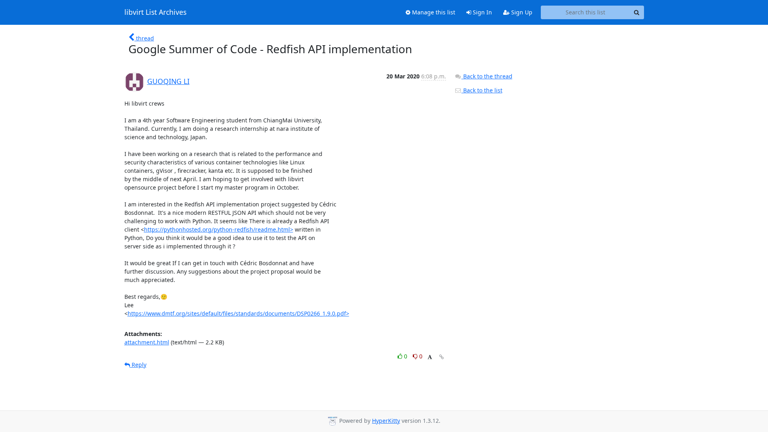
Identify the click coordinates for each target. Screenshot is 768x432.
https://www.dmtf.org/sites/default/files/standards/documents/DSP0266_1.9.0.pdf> (238, 313)
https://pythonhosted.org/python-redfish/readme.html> (218, 229)
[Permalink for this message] (441, 357)
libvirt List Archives (155, 12)
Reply (138, 364)
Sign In (481, 12)
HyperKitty (386, 420)
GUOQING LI (168, 81)
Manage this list (432, 12)
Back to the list (482, 90)
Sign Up (521, 12)
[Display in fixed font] (429, 357)
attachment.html (146, 342)
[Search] (637, 12)
